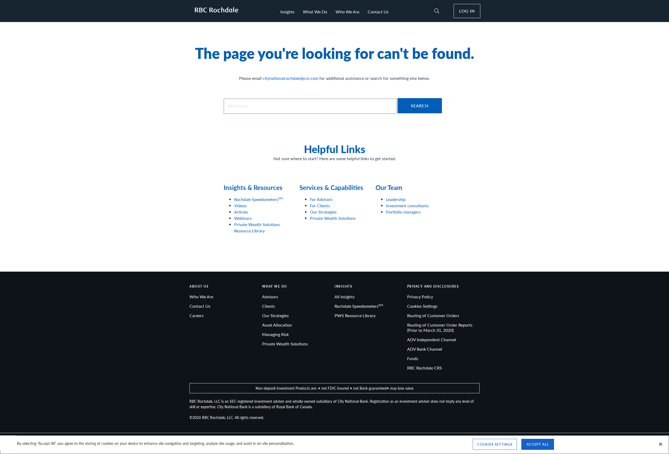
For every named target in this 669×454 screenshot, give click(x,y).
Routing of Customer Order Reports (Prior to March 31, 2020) (439, 327)
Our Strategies (323, 212)
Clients (268, 306)
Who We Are (347, 12)
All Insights (344, 297)
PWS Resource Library (355, 315)
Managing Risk (275, 334)
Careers (196, 315)
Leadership (396, 199)
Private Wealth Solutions (333, 218)
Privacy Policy (420, 297)
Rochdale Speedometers (258, 199)
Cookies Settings (422, 306)
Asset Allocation (277, 325)
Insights (287, 12)
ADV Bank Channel (424, 349)
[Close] (660, 444)
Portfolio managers (403, 212)
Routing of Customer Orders (433, 315)
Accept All (538, 444)
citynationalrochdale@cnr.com (290, 78)
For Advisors (321, 199)
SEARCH (420, 106)
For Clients (320, 206)
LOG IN (467, 11)
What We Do (315, 12)
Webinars (243, 218)
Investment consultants (407, 206)
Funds (412, 358)
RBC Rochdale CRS (424, 368)
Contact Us (378, 12)
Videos (240, 206)
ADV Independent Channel (431, 340)
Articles (241, 212)
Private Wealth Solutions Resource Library (257, 227)
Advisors (270, 297)
